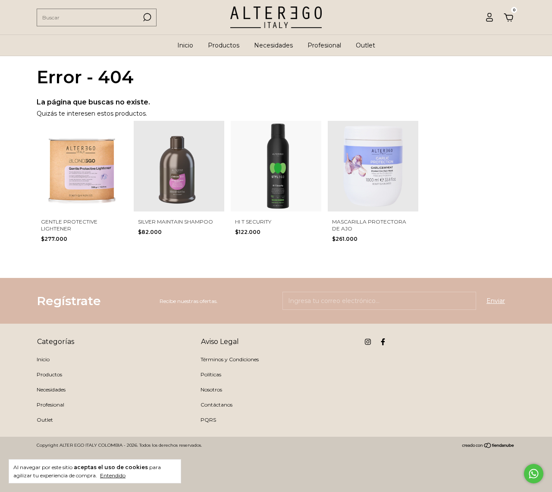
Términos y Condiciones (230, 359)
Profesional (324, 45)
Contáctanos (216, 404)
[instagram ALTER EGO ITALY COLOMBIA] (367, 341)
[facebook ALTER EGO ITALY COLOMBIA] (383, 341)
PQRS (208, 419)
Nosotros (211, 389)
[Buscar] (146, 17)
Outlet (365, 45)
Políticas (211, 374)
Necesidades (273, 45)
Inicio (185, 45)
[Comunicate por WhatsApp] (533, 473)
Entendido (112, 475)
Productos (223, 45)
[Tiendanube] (488, 446)
